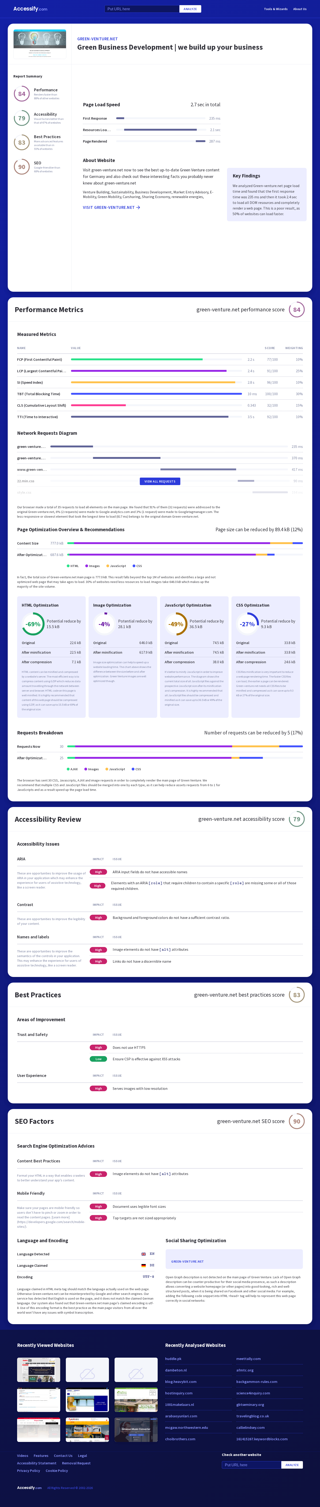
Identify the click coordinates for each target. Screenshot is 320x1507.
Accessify (30, 8)
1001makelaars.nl (179, 1404)
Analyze (190, 9)
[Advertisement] (192, 80)
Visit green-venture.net (109, 207)
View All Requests (160, 481)
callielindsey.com (250, 1427)
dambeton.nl (176, 1370)
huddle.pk (173, 1358)
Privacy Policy (28, 1470)
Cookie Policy (57, 1470)
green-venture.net (97, 38)
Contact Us (63, 1455)
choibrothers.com (180, 1439)
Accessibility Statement (36, 1463)
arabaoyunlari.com (181, 1416)
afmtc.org (244, 1370)
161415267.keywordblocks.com (262, 1439)
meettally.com (248, 1358)
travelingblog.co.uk (252, 1416)
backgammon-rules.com (256, 1381)
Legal (82, 1455)
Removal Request (76, 1463)
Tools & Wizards (276, 9)
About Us (300, 9)
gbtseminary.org (250, 1404)
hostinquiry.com (179, 1393)
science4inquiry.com (253, 1393)
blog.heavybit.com (181, 1381)
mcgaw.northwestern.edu (186, 1427)
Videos (22, 1455)
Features (41, 1455)
